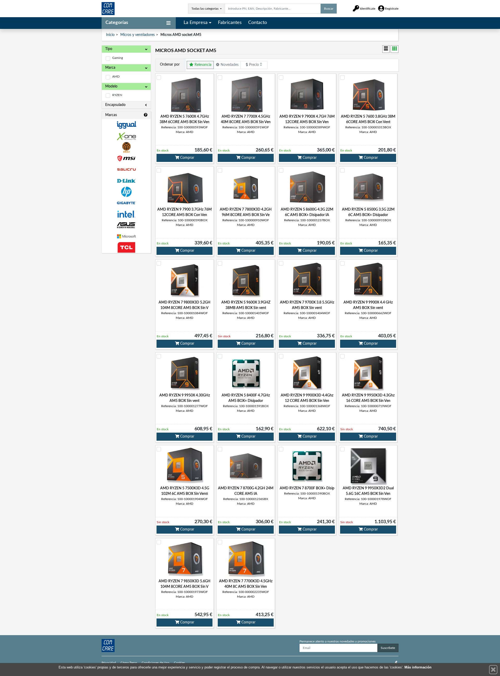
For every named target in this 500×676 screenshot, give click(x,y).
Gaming (117, 57)
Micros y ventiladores (137, 35)
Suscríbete (388, 647)
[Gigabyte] (126, 203)
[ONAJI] (126, 147)
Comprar (186, 158)
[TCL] (126, 247)
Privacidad (109, 662)
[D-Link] (126, 180)
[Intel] (126, 214)
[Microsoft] (126, 236)
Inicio (110, 35)
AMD (116, 76)
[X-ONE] (126, 136)
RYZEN (117, 95)
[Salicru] (126, 169)
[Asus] (126, 225)
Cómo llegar (129, 662)
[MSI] (126, 158)
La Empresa (196, 22)
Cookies (179, 662)
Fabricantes (230, 22)
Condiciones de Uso (155, 662)
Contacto (257, 22)
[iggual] (126, 125)
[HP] (126, 192)
